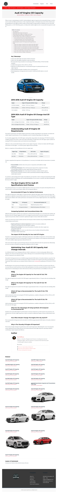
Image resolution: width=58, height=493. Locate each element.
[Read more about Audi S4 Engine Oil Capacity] (43, 440)
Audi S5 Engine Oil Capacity (12, 373)
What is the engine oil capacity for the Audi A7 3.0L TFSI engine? (26, 44)
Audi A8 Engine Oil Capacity (38, 378)
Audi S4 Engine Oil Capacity (38, 430)
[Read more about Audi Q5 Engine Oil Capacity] (17, 442)
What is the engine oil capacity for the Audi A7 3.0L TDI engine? (26, 45)
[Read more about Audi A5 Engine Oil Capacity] (43, 397)
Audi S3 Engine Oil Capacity (38, 373)
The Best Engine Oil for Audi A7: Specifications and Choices (24, 36)
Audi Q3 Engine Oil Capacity (12, 383)
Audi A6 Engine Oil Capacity (12, 359)
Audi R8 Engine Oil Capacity (12, 378)
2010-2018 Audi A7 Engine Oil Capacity (20, 32)
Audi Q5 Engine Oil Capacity (12, 430)
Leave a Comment (37, 15)
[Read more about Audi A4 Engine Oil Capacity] (17, 418)
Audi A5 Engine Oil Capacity (38, 388)
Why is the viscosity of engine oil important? (22, 52)
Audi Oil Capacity (8, 361)
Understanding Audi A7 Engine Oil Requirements (22, 35)
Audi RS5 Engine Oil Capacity (12, 364)
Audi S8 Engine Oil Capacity (38, 364)
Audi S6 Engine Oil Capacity (38, 369)
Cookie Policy (32, 481)
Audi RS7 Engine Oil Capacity (38, 359)
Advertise (32, 479)
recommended (37, 261)
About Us (32, 476)
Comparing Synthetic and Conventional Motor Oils (24, 39)
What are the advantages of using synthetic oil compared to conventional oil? (28, 49)
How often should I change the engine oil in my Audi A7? (24, 50)
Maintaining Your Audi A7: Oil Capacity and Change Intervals (24, 41)
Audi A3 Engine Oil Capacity (12, 388)
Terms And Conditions (34, 484)
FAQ (14, 43)
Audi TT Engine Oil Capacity (12, 454)
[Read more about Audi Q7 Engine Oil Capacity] (43, 415)
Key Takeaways (16, 31)
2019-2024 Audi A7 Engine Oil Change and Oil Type (22, 34)
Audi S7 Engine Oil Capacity (12, 369)
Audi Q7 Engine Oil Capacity (38, 406)
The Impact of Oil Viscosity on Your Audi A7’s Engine (24, 40)
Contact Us (32, 477)
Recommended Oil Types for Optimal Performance (24, 38)
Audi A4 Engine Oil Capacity (12, 406)
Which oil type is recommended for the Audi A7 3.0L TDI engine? (26, 48)
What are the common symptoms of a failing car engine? (27, 348)
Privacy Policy (33, 482)
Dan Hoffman (20, 337)
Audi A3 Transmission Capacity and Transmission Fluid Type (43, 384)
